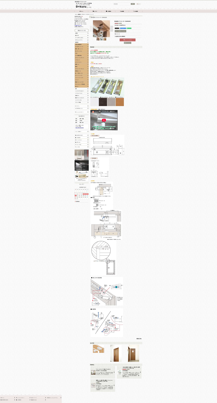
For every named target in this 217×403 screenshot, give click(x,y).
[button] (135, 11)
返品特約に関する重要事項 (120, 36)
